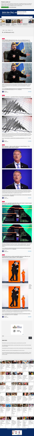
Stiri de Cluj (5, 91)
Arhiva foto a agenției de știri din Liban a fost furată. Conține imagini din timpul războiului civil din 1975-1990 (17, 204)
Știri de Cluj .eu (9, 12)
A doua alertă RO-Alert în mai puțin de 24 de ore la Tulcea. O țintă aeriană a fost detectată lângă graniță (17, 348)
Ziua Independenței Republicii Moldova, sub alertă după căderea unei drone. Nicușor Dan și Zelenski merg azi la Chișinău (16, 345)
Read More (29, 91)
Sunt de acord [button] (4, 7)
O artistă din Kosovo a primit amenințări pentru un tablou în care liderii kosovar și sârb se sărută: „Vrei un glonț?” (16, 257)
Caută (30, 337)
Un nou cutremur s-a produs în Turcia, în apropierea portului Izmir (16, 96)
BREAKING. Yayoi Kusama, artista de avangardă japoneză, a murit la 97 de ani (13, 350)
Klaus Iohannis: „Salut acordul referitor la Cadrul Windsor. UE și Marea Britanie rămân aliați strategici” (16, 147)
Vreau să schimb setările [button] (12, 7)
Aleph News (20, 89)
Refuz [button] (7, 7)
